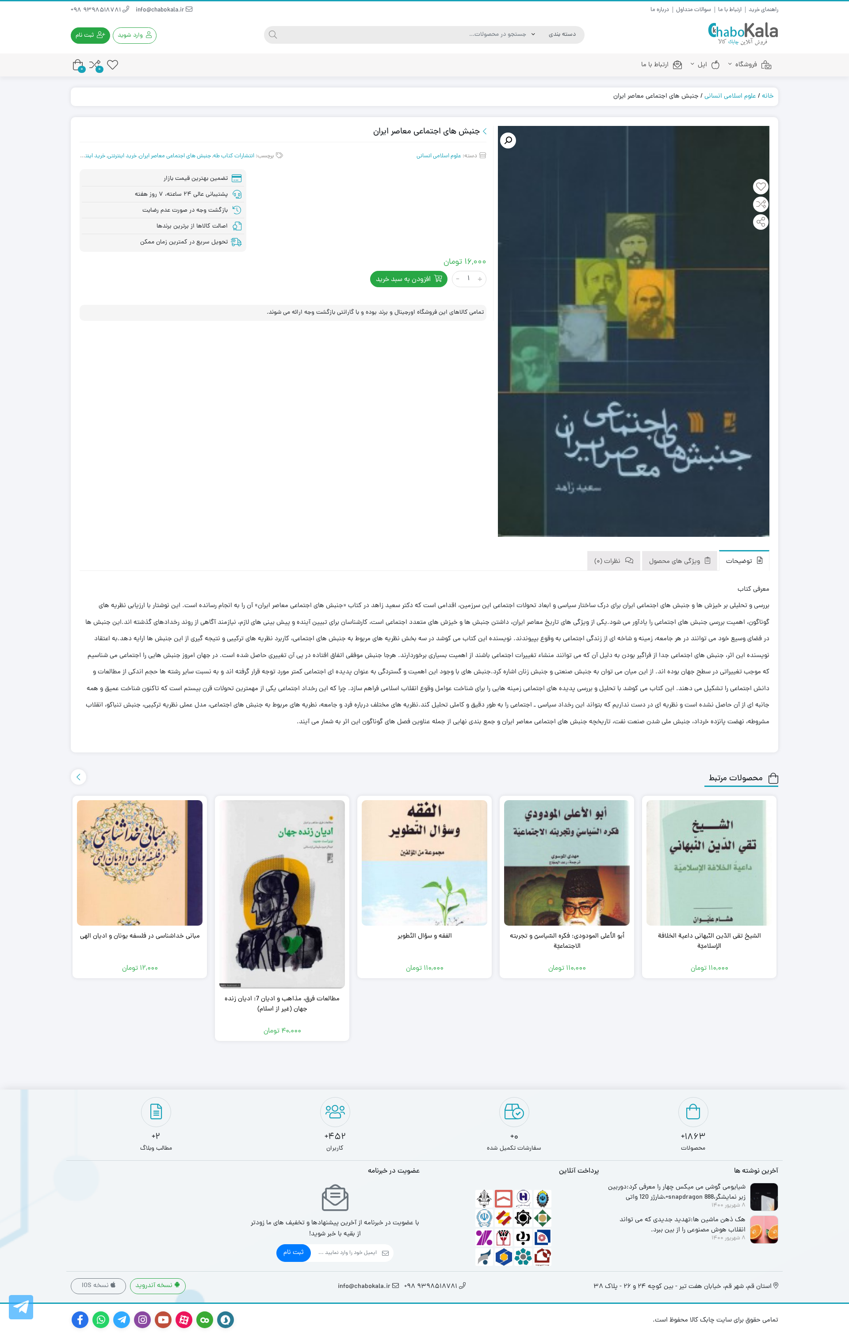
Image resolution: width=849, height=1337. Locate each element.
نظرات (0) (608, 562)
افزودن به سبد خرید (403, 279)
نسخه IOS (96, 1286)
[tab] (744, 560)
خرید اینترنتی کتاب (84, 156)
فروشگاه (746, 65)
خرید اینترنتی (122, 156)
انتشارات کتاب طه (233, 156)
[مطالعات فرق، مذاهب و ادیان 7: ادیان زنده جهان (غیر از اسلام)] (282, 894)
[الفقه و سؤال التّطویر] (424, 863)
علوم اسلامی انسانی (730, 96)
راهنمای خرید (763, 10)
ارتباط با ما (730, 10)
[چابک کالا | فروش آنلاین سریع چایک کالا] (743, 34)
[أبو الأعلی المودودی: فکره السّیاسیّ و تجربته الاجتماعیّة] (567, 863)
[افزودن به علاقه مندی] (761, 188)
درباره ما (659, 10)
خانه (768, 96)
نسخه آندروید (154, 1286)
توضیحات (740, 562)
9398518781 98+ (96, 10)
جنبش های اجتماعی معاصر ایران (175, 156)
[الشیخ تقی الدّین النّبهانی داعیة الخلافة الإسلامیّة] (709, 863)
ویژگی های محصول (675, 562)
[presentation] (78, 777)
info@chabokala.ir (161, 10)
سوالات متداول (693, 10)
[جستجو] (273, 35)
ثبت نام (293, 1253)
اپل (702, 65)
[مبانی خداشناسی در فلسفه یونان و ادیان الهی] (140, 863)
